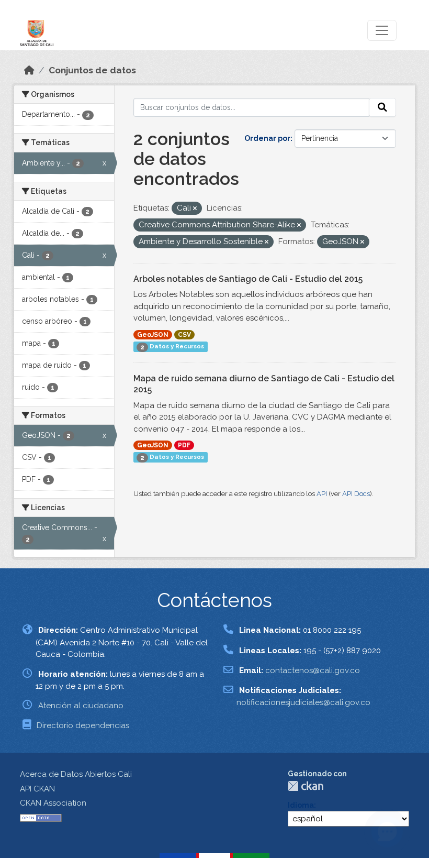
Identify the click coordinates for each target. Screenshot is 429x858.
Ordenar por (267, 138)
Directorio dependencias (83, 725)
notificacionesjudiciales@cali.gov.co (303, 702)
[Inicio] (29, 70)
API (322, 494)
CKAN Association (53, 803)
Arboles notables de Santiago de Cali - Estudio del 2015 (248, 279)
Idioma (301, 805)
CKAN (305, 785)
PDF (184, 445)
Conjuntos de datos (92, 70)
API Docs (356, 494)
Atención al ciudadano (80, 705)
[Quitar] (195, 208)
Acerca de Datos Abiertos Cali (76, 774)
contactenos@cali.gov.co (312, 670)
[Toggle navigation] (382, 30)
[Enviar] (382, 107)
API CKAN (37, 789)
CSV (184, 334)
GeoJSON (152, 334)
